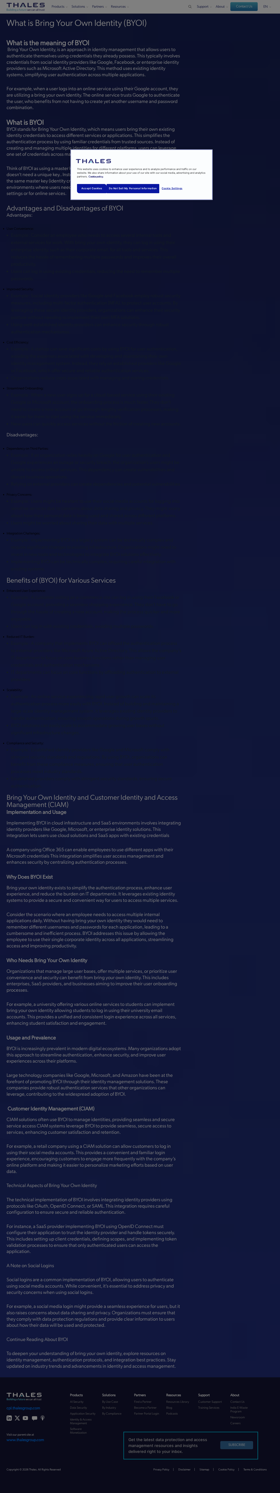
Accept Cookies (91, 188)
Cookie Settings (172, 188)
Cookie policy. (96, 176)
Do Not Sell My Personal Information (133, 188)
